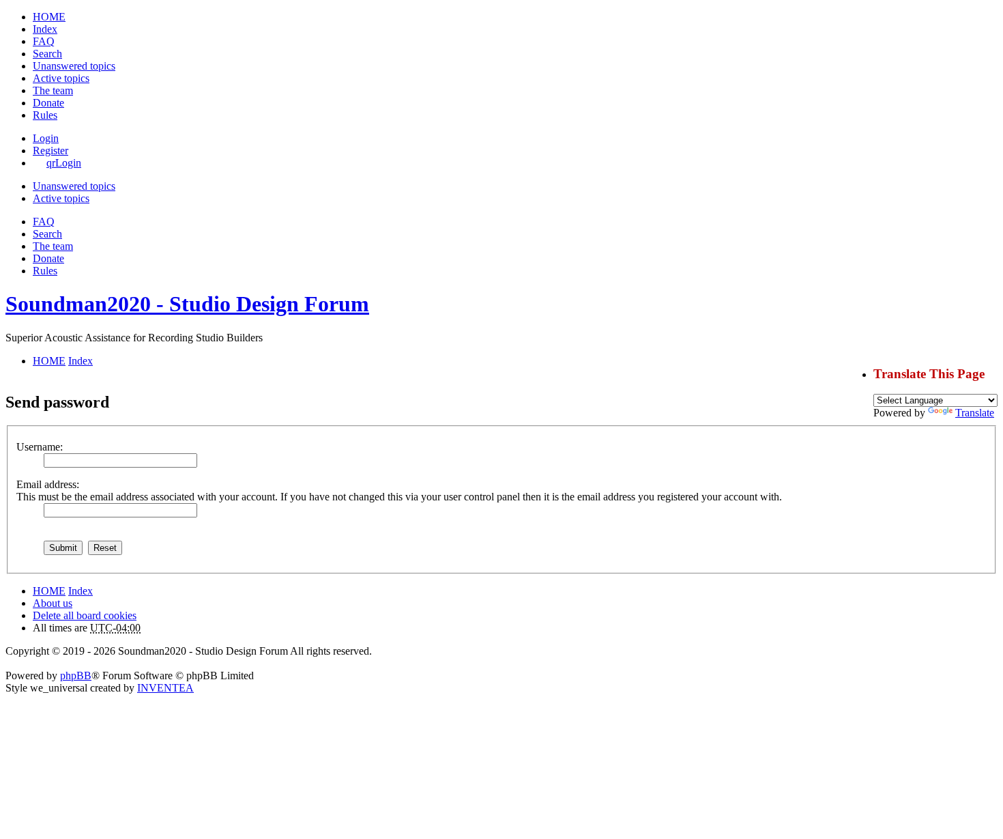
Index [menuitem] (45, 29)
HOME (49, 591)
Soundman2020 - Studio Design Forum (187, 303)
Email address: (47, 484)
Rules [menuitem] (45, 115)
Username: (39, 447)
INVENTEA (165, 688)
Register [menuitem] (50, 150)
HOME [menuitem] (49, 17)
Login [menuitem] (46, 138)
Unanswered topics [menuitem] (74, 66)
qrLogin (63, 163)
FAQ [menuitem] (44, 41)
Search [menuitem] (47, 53)
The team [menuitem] (53, 90)
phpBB (75, 675)
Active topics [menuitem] (61, 78)
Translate (974, 412)
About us (52, 603)
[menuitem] (48, 103)
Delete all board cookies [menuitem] (84, 615)
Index (80, 591)
